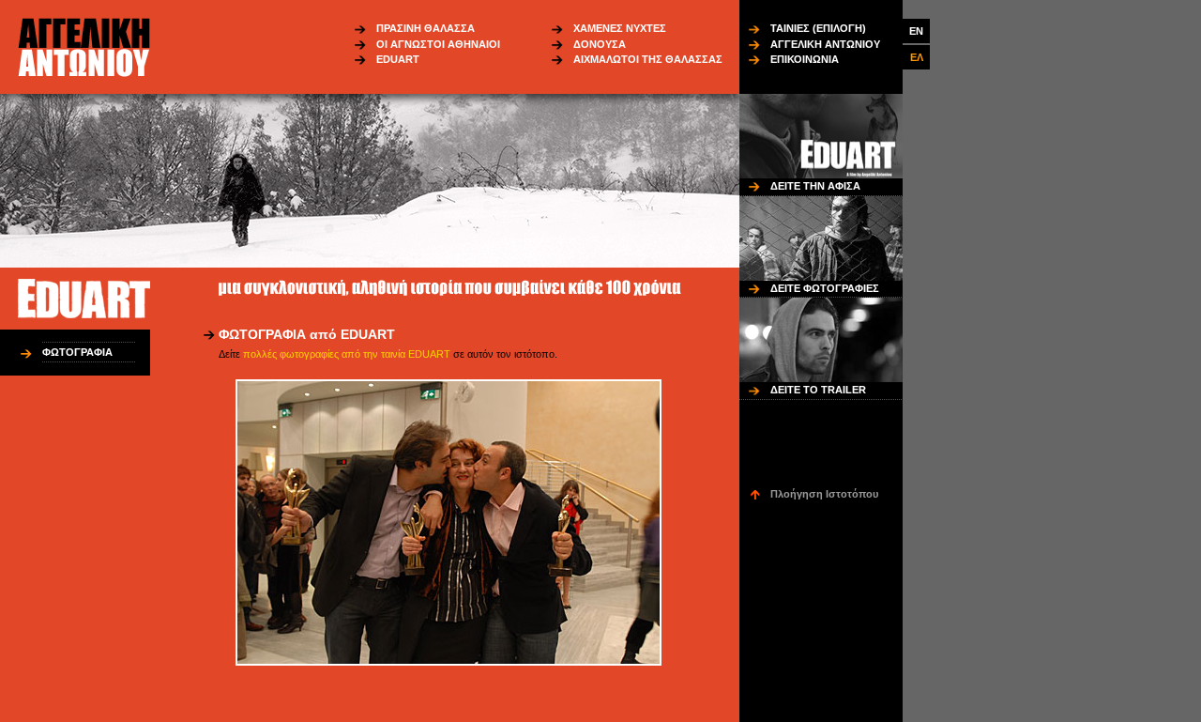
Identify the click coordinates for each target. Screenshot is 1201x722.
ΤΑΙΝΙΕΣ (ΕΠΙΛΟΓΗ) (818, 28)
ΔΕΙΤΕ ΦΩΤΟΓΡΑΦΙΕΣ (824, 288)
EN (916, 31)
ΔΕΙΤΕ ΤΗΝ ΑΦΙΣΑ (815, 186)
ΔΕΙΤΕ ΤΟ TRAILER (818, 389)
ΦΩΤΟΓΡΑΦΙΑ (77, 352)
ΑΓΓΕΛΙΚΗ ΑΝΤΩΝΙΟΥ (825, 44)
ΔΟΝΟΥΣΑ (599, 44)
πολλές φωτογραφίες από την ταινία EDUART (346, 354)
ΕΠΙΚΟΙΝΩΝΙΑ (804, 59)
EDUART (397, 59)
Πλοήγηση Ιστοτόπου (824, 493)
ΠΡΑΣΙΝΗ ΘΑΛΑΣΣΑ (425, 28)
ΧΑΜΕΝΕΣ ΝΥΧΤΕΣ (619, 28)
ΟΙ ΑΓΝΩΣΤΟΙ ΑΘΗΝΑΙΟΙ (438, 44)
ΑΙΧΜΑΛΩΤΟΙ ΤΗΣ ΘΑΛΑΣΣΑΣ (647, 59)
